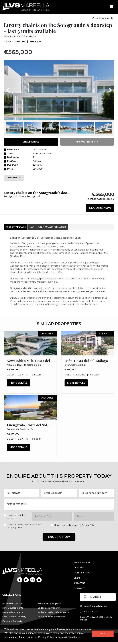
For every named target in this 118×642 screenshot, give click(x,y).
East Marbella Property (14, 616)
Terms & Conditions (68, 637)
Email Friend (14, 178)
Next (106, 88)
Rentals (79, 567)
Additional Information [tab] (52, 227)
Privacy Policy (46, 637)
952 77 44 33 (91, 611)
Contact (79, 588)
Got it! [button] (103, 633)
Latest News (81, 572)
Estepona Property (12, 621)
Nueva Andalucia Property (51, 616)
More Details (18, 382)
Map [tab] (32, 227)
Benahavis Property (12, 612)
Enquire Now (100, 208)
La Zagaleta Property (48, 608)
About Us (79, 583)
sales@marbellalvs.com (96, 606)
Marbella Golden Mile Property (53, 612)
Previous (13, 88)
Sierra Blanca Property (49, 603)
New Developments (12, 608)
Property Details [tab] (16, 227)
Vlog (77, 578)
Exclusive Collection (12, 603)
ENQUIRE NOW (31, 142)
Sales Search (82, 562)
